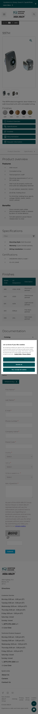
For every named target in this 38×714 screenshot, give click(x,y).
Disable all (19, 364)
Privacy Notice (26, 354)
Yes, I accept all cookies (19, 369)
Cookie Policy (18, 354)
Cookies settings (19, 359)
